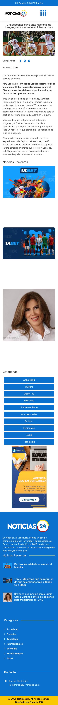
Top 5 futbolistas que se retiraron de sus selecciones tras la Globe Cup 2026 (33, 582)
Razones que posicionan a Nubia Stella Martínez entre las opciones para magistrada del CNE (34, 597)
